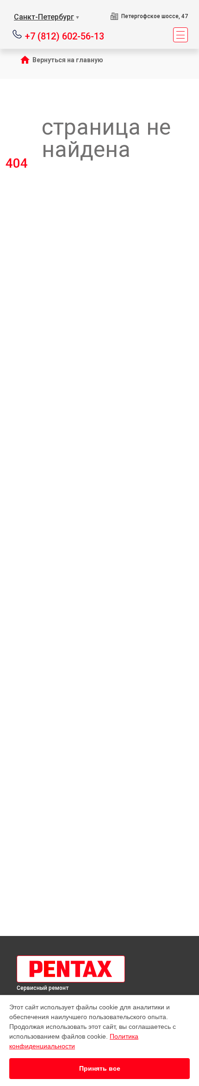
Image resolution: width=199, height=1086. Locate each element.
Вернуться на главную (67, 60)
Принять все (99, 1068)
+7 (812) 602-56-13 (64, 35)
